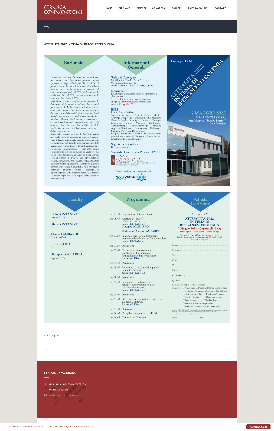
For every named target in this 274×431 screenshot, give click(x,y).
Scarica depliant (52, 335)
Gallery (177, 8)
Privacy (89, 426)
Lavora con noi (198, 8)
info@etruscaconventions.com (63, 395)
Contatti (221, 8)
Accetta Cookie (258, 427)
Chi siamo (124, 8)
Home (108, 8)
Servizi (141, 8)
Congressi (158, 8)
